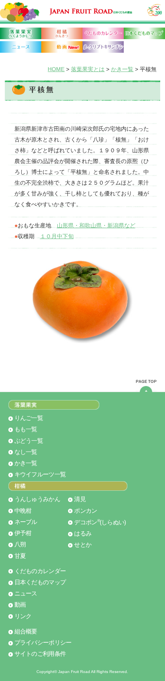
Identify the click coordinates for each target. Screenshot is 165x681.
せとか (82, 545)
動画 (20, 604)
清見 (80, 499)
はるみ (82, 533)
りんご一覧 (28, 418)
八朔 (20, 544)
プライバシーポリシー (43, 642)
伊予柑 (23, 533)
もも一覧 (25, 429)
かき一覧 (122, 69)
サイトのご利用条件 (40, 654)
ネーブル (25, 522)
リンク (23, 616)
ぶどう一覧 (28, 441)
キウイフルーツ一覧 (40, 474)
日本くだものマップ (40, 582)
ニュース (25, 593)
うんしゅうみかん (37, 499)
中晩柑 (23, 511)
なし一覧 (25, 452)
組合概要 (25, 631)
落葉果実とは (88, 69)
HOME (56, 69)
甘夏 (20, 556)
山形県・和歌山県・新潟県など (96, 225)
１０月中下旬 (57, 236)
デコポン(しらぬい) (100, 522)
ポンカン (85, 511)
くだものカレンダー (40, 571)
